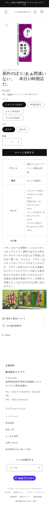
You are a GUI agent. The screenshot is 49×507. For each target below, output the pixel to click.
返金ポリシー (19, 492)
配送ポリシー (25, 497)
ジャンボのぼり (13, 111)
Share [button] (7, 335)
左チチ (8, 129)
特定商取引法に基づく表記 (26, 501)
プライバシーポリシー (35, 492)
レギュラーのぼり (14, 104)
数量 (4, 136)
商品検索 (9, 422)
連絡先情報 (37, 497)
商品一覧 (9, 429)
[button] (6, 12)
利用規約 (13, 497)
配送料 (9, 94)
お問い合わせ (11, 442)
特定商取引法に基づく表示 (18, 449)
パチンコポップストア (22, 489)
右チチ (22, 129)
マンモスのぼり (13, 117)
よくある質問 (11, 436)
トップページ (11, 416)
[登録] (39, 467)
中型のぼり (35, 104)
